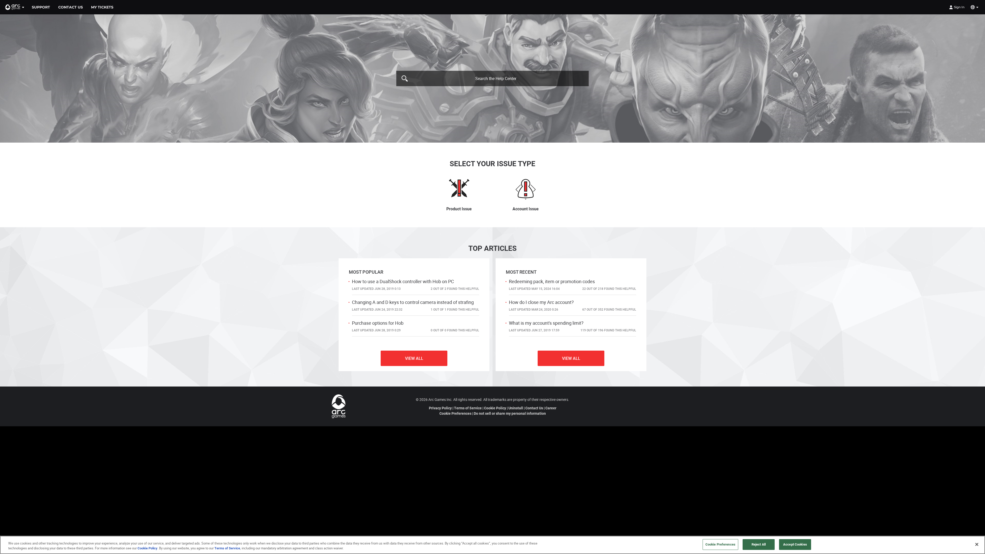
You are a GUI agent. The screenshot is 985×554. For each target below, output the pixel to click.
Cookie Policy (495, 407)
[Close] (976, 544)
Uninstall (515, 407)
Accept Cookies (795, 544)
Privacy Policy (440, 407)
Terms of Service (468, 407)
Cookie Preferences (455, 413)
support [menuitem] (41, 7)
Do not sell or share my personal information (510, 413)
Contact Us (534, 407)
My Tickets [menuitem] (102, 7)
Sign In (959, 7)
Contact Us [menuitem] (70, 7)
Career (550, 407)
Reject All (759, 544)
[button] (15, 7)
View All (414, 358)
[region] (492, 545)
